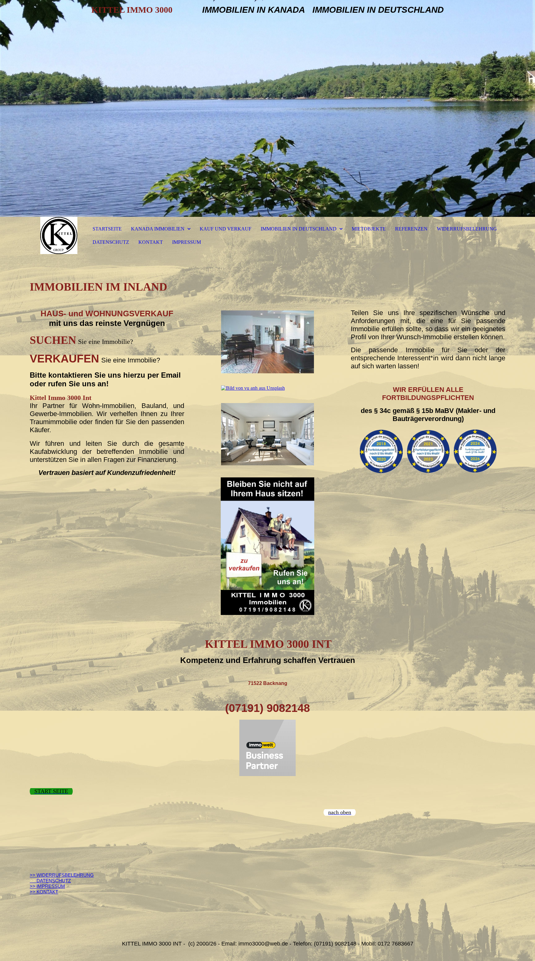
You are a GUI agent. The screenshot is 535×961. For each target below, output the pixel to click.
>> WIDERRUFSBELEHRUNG (62, 875)
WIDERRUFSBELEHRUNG (467, 228)
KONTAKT (150, 242)
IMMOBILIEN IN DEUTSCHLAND (299, 228)
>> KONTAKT (44, 891)
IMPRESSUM (186, 242)
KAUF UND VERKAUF (225, 228)
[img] (267, 108)
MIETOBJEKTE (369, 228)
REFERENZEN (411, 228)
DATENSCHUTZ (111, 242)
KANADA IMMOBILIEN (158, 228)
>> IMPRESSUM (47, 886)
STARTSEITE (107, 228)
